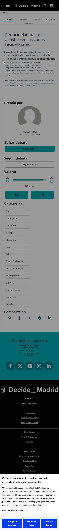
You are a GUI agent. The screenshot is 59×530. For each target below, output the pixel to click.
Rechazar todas (31, 523)
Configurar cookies (12, 523)
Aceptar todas (49, 523)
